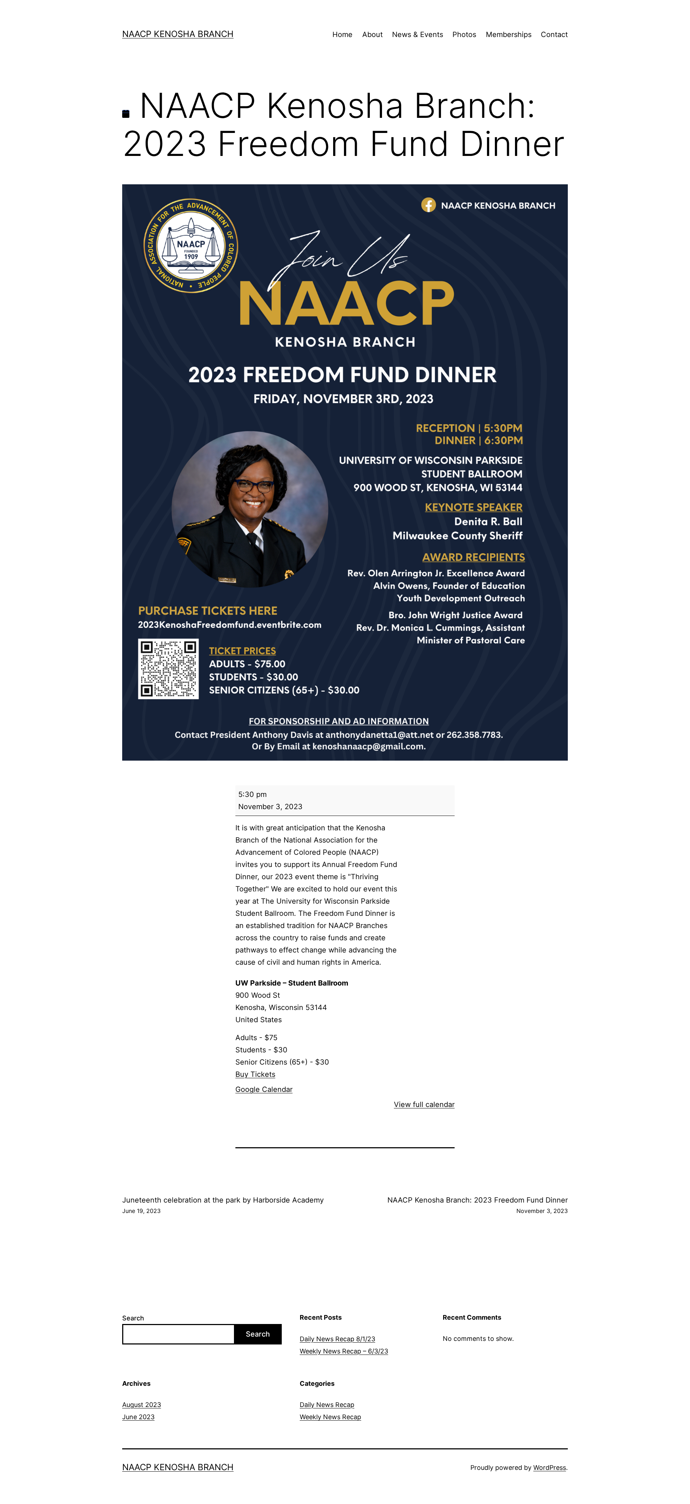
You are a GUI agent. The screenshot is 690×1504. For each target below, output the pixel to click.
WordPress (549, 1467)
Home (342, 34)
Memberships (509, 34)
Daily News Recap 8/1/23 (337, 1339)
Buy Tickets (255, 1074)
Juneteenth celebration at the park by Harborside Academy (223, 1205)
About (372, 34)
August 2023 (141, 1404)
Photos (464, 34)
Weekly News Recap (330, 1417)
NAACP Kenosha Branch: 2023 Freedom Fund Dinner (477, 1205)
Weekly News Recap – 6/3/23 (344, 1351)
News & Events (417, 34)
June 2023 (138, 1417)
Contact (554, 34)
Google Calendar (264, 1089)
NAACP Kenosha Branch (178, 34)
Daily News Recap (327, 1404)
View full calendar (424, 1104)
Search (133, 1318)
